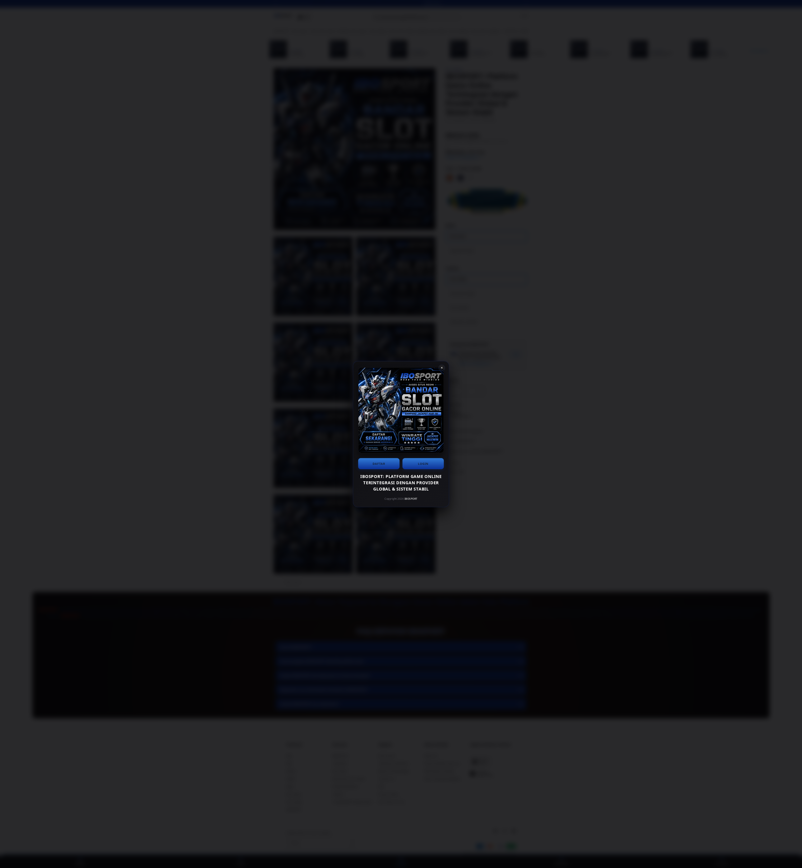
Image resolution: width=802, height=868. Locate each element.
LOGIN (423, 464)
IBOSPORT (411, 499)
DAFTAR (379, 464)
